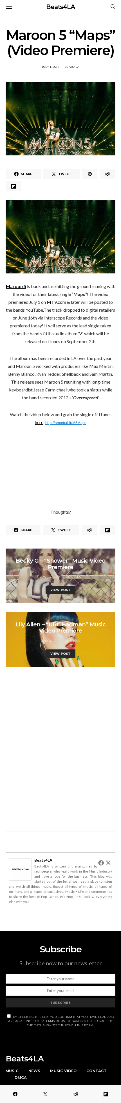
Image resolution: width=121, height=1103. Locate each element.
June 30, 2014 (50, 577)
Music (12, 1070)
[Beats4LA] (20, 868)
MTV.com (56, 302)
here (39, 422)
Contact (96, 1070)
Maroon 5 (16, 286)
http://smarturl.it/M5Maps (65, 423)
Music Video (63, 1070)
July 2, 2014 (50, 640)
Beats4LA (60, 7)
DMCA (21, 1077)
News (34, 1070)
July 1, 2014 (50, 67)
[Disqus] (60, 746)
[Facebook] (101, 862)
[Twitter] (108, 862)
